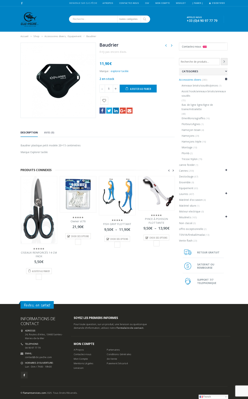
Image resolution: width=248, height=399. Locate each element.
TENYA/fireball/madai (192, 234)
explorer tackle (120, 71)
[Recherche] (224, 61)
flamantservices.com (34, 392)
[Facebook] (22, 3)
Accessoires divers (190, 79)
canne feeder (187, 165)
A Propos (108, 3)
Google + (123, 111)
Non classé (185, 223)
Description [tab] (29, 132)
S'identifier (218, 3)
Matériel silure (187, 205)
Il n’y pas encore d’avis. (113, 52)
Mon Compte (162, 3)
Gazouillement (109, 111)
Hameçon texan (191, 130)
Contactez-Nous (129, 3)
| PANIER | (197, 3)
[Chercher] (145, 19)
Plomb (185, 153)
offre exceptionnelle (191, 229)
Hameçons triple (191, 141)
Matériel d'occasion (191, 200)
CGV (147, 3)
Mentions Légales (83, 363)
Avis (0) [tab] (49, 132)
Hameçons (188, 135)
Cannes (183, 170)
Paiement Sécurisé (117, 363)
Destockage (186, 176)
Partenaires (113, 349)
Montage (187, 147)
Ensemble (185, 182)
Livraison (79, 368)
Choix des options (80, 236)
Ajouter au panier (140, 89)
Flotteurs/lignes (191, 124)
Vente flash (185, 240)
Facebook (102, 111)
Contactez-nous (194, 46)
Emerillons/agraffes (193, 118)
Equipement (186, 188)
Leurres (183, 194)
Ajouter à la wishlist (39, 277)
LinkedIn (116, 111)
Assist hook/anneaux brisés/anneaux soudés (204, 93)
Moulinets (185, 217)
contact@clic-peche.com (38, 357)
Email (130, 111)
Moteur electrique (189, 211)
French (207, 396)
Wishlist (181, 3)
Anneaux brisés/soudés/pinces (200, 85)
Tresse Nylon (190, 159)
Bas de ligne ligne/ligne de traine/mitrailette (197, 107)
